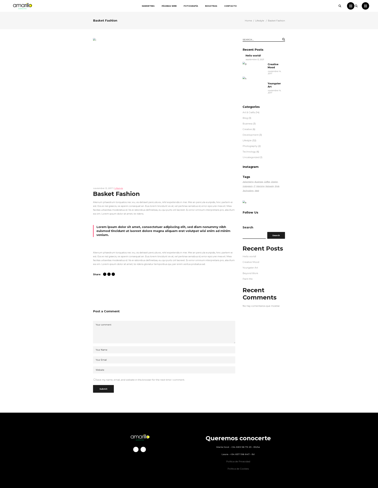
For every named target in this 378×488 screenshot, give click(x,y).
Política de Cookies (238, 468)
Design (274, 182)
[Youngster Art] (254, 88)
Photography (250, 146)
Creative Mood (251, 262)
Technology (249, 151)
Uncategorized (251, 157)
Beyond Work (250, 273)
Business (247, 123)
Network (269, 186)
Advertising (248, 182)
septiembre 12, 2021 (255, 59)
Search (248, 227)
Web (257, 190)
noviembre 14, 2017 (274, 72)
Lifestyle (259, 20)
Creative (247, 129)
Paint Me (248, 278)
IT (254, 186)
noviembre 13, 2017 (103, 188)
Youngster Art (250, 267)
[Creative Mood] (254, 68)
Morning (260, 186)
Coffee (267, 182)
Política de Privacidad (238, 461)
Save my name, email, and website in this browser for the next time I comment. (140, 379)
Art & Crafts (249, 112)
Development (251, 134)
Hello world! (253, 55)
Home (248, 20)
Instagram (247, 186)
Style (277, 186)
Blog (245, 118)
